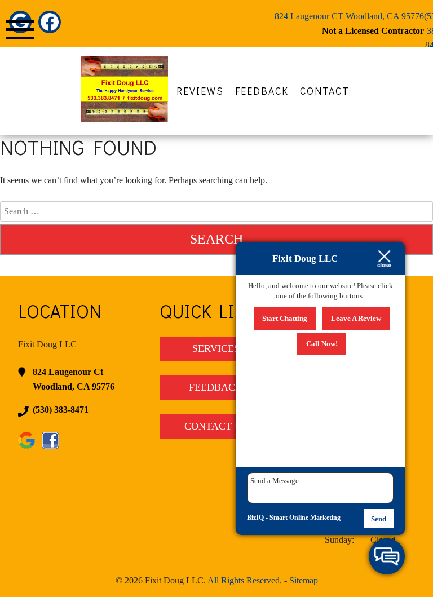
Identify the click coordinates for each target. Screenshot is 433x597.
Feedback (262, 91)
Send (378, 519)
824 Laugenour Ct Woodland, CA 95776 (73, 379)
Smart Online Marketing (305, 517)
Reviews (200, 91)
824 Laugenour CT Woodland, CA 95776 (349, 16)
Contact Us (216, 426)
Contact (325, 91)
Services (216, 348)
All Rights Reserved (243, 580)
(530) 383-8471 (61, 409)
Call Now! (322, 343)
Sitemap (303, 580)
